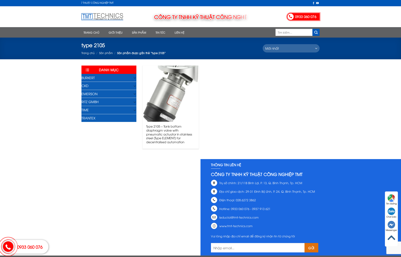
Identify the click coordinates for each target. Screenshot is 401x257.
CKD (85, 85)
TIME (85, 110)
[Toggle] (134, 77)
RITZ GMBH (90, 101)
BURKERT (88, 77)
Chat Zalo (391, 216)
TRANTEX (88, 118)
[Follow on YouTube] (317, 3)
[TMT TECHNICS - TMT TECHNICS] (102, 16)
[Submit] (316, 32)
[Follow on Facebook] (313, 3)
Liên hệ (179, 32)
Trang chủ (91, 32)
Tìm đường (391, 203)
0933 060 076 (30, 246)
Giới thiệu (116, 32)
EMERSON (89, 93)
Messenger (391, 230)
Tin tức (160, 32)
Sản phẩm (139, 32)
